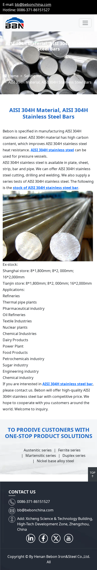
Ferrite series (69, 450)
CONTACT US (22, 492)
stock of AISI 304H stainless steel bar (45, 187)
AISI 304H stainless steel (52, 149)
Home (13, 75)
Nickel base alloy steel (55, 460)
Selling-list (33, 75)
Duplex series (73, 455)
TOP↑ (92, 474)
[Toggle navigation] (85, 22)
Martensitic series (40, 455)
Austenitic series (38, 450)
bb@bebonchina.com (33, 4)
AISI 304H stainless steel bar (67, 383)
